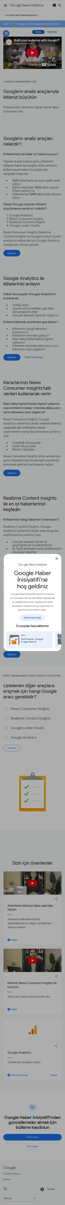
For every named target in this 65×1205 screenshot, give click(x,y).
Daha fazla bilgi (32, 617)
